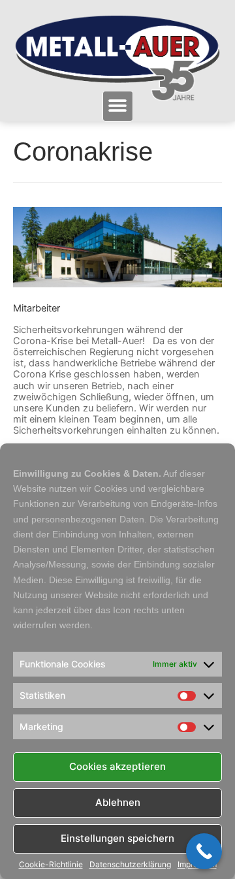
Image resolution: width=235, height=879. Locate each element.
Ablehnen (117, 802)
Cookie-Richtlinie (51, 864)
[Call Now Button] (204, 851)
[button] (117, 106)
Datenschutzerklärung (130, 864)
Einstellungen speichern (117, 838)
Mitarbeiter (36, 308)
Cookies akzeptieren (117, 766)
